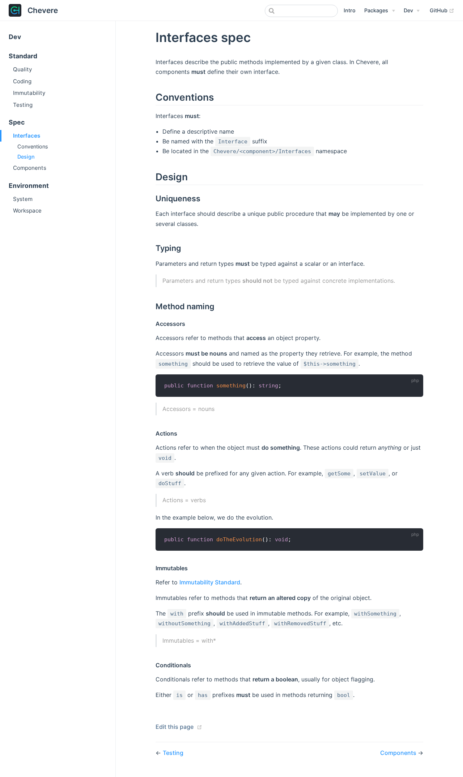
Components (29, 167)
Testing (23, 104)
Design (26, 157)
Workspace (27, 210)
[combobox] (301, 11)
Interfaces (26, 135)
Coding (22, 81)
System (23, 199)
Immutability (29, 92)
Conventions (32, 146)
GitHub (442, 10)
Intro (350, 10)
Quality (22, 69)
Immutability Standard (209, 582)
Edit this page (175, 726)
